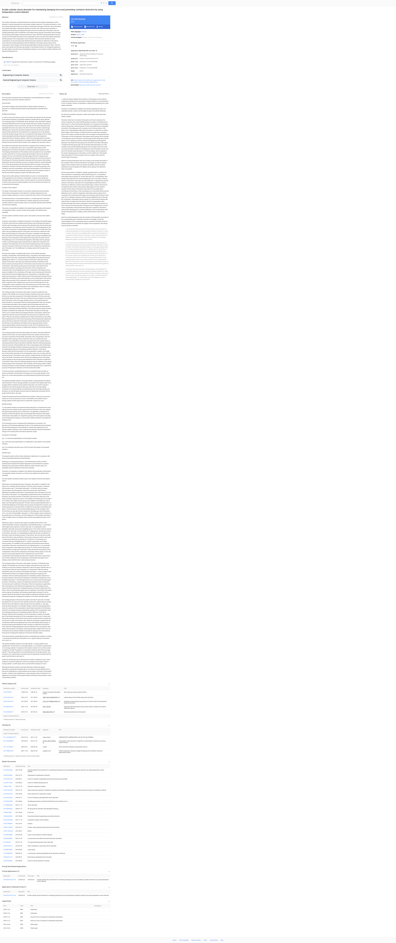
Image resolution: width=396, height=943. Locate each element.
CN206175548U (8, 827)
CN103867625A (8, 706)
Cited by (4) (89, 80)
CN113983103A (8, 751)
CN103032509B (7, 801)
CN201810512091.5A (9, 879)
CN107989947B (7, 853)
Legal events (97, 80)
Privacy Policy (214, 940)
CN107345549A (8, 820)
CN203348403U (8, 838)
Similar (100, 26)
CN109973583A (8, 834)
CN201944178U (8, 701)
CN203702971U (8, 846)
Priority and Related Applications (88, 82)
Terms (205, 940)
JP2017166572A (8, 831)
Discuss (98, 85)
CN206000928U (8, 816)
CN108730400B (7, 770)
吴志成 (79, 34)
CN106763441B (7, 779)
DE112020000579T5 (9, 737)
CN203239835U (8, 775)
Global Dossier (90, 85)
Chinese (84, 31)
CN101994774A (8, 697)
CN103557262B (7, 797)
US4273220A (7, 692)
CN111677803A (8, 747)
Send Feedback (184, 940)
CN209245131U (8, 857)
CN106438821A (8, 712)
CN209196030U (8, 861)
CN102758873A (8, 823)
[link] (29, 62)
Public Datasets (196, 940)
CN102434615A (8, 794)
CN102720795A (8, 790)
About (174, 940)
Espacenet (83, 85)
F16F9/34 (8, 62)
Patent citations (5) (79, 80)
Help (222, 940)
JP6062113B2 (7, 786)
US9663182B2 (7, 812)
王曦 (82, 34)
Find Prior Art (90, 26)
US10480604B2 (7, 805)
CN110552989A (8, 741)
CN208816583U (8, 849)
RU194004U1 (7, 842)
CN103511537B (7, 782)
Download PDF (77, 26)
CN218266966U (8, 808)
